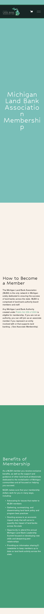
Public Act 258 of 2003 (26, 312)
